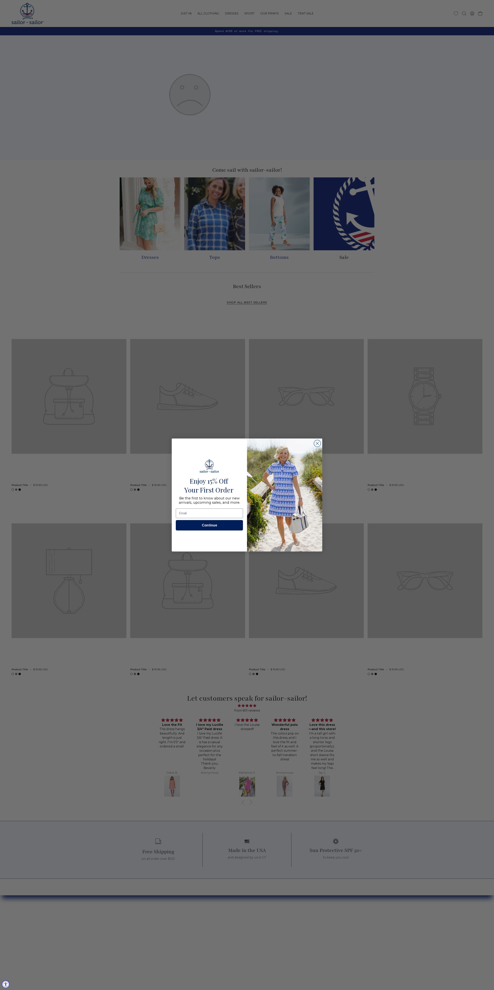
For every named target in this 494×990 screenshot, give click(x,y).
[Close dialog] (317, 443)
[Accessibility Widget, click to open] (6, 984)
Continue (209, 525)
